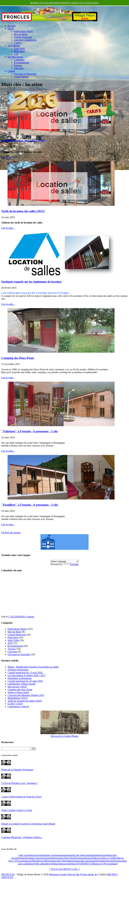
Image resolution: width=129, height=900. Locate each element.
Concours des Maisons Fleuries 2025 (26, 695)
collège (46, 861)
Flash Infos (19, 48)
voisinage (113, 863)
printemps (86, 858)
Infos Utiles (13, 640)
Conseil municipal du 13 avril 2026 (25, 672)
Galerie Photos (21, 76)
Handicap (38, 861)
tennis (99, 855)
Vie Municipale (15, 57)
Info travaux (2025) (17, 686)
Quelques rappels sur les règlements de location (31, 281)
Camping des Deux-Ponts (17, 358)
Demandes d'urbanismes (20, 678)
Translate (74, 564)
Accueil (11, 25)
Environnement (21, 62)
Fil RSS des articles (11, 532)
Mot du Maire (21, 34)
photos (53, 861)
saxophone (22, 861)
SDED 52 (88, 863)
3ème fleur (69, 858)
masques (62, 855)
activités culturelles (40, 863)
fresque (117, 861)
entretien (71, 863)
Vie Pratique (14, 45)
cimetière (106, 855)
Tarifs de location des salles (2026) (23, 140)
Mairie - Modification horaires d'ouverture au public (33, 667)
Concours (18, 68)
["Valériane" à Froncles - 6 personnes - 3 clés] (61, 425)
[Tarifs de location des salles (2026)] (61, 134)
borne (111, 861)
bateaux (63, 863)
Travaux (18, 65)
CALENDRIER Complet (21, 616)
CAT (15, 861)
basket (77, 861)
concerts (38, 855)
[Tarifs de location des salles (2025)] (61, 205)
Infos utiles (19, 51)
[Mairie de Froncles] (64, 549)
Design (77, 858)
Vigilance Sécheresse (18, 669)
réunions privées (50, 855)
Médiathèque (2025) (18, 698)
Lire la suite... (8, 157)
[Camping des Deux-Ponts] (61, 351)
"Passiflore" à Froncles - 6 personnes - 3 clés (29, 504)
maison (70, 855)
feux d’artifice (110, 858)
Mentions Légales (58, 874)
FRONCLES (7, 874)
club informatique (65, 861)
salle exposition (26, 855)
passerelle (49, 858)
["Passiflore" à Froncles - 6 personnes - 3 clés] (61, 498)
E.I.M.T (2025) (15, 703)
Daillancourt (97, 858)
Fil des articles (87, 874)
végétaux (54, 863)
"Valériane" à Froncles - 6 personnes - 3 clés (29, 431)
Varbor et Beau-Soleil (18, 692)
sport (30, 861)
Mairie (11, 28)
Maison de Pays (100, 863)
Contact (18, 42)
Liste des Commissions (25, 40)
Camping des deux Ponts (20, 689)
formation (59, 858)
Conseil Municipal (23, 37)
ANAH (79, 863)
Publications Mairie (23, 31)
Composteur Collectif (18, 706)
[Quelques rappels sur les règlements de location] (61, 275)
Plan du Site (73, 874)
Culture (11, 71)
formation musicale (35, 858)
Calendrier (19, 59)
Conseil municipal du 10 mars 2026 (25, 681)
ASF (16, 54)
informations (101, 861)
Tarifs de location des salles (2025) (23, 211)
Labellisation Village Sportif (21, 684)
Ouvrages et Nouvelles (25, 74)
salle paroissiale (87, 861)
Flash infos (13, 637)
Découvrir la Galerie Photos (64, 736)
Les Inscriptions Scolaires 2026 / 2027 (26, 675)
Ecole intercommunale (85, 855)
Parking (22, 858)
